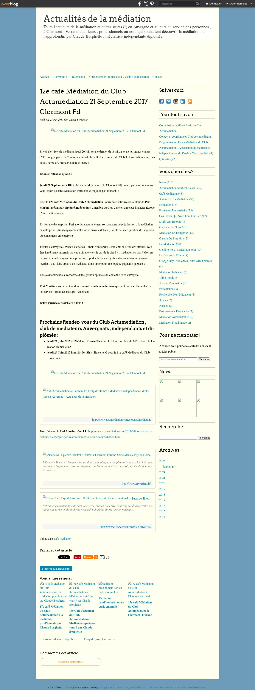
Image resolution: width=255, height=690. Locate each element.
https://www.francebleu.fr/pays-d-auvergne (125, 526)
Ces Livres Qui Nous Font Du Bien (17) (183, 216)
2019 (162, 489)
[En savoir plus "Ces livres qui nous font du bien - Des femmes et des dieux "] (168, 388)
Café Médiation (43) (171, 193)
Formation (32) (168, 205)
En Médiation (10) (170, 244)
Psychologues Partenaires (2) (176, 311)
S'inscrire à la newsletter (56, 568)
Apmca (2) (165, 300)
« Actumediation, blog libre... (60, 639)
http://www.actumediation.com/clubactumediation (121, 419)
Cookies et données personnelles (170, 687)
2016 (162, 506)
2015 (162, 511)
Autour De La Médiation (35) (176, 199)
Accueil (44, 77)
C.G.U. (149, 687)
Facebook (161, 101)
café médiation (62, 538)
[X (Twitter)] (145, 3)
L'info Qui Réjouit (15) (172, 221)
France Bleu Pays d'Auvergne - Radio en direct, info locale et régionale (142, 498)
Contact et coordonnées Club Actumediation (185, 136)
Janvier (167, 466)
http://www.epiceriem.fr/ (136, 483)
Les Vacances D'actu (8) (173, 255)
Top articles (107, 687)
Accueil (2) (165, 306)
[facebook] (139, 3)
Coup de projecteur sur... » (99, 639)
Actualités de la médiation (97, 19)
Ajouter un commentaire (70, 662)
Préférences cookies (197, 687)
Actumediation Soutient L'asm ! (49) (180, 188)
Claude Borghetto (69, 687)
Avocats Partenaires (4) (172, 283)
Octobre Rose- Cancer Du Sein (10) (180, 249)
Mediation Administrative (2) (176, 317)
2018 (162, 494)
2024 (162, 472)
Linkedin (183, 101)
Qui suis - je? (167, 159)
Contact (157, 77)
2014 (162, 517)
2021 (162, 478)
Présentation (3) (168, 289)
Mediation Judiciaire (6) (173, 272)
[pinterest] (152, 3)
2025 (162, 461)
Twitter (168, 101)
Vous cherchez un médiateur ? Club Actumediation (119, 77)
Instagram (175, 101)
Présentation (78, 77)
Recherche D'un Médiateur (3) (177, 294)
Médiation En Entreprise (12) (176, 233)
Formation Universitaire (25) (176, 210)
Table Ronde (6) (168, 277)
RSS (190, 101)
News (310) (166, 182)
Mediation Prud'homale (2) (175, 322)
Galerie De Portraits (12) (173, 238)
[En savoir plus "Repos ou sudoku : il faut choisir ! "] (187, 388)
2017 (162, 500)
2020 (162, 483)
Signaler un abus (134, 687)
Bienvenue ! (60, 77)
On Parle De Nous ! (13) (173, 227)
